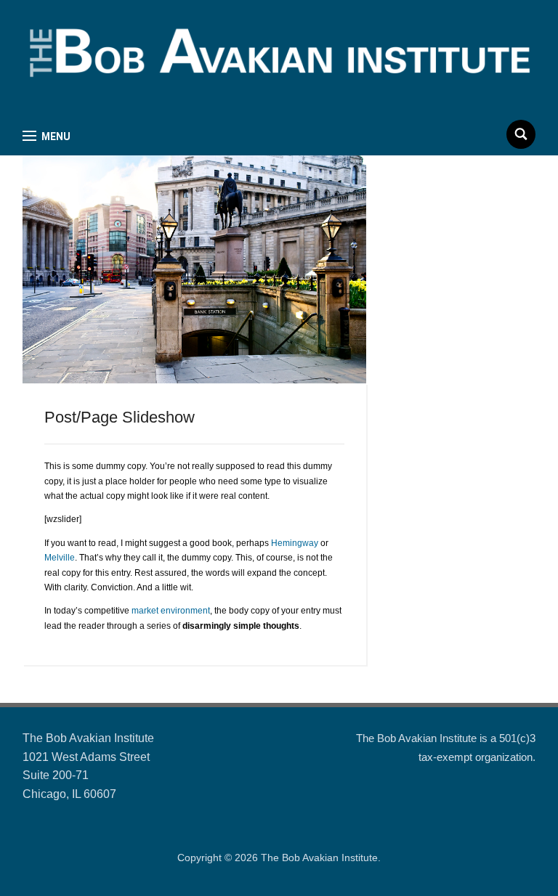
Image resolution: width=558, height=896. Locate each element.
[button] (46, 136)
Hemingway (294, 543)
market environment (171, 611)
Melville (59, 558)
